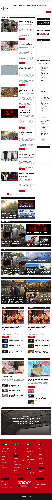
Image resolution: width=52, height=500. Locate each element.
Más (19, 307)
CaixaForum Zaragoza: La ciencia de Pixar (45, 86)
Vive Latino (28, 462)
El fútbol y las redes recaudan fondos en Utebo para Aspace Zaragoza (32, 272)
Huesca (40, 461)
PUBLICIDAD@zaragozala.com (26, 482)
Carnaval (28, 448)
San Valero (16, 458)
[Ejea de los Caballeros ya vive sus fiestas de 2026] (32, 298)
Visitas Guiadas (4, 467)
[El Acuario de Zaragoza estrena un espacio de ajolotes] (31, 402)
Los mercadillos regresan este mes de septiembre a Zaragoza (26, 44)
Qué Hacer (5, 359)
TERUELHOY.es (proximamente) (40, 484)
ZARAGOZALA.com (38, 481)
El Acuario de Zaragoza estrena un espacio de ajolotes (42, 402)
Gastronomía (41, 448)
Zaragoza (40, 458)
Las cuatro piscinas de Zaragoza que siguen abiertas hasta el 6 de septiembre (38, 261)
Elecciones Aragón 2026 (30, 472)
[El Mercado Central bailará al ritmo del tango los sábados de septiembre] (5, 385)
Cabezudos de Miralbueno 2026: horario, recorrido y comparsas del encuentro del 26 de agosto (42, 397)
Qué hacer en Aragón (6, 277)
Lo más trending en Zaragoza (8, 407)
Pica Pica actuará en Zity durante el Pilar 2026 (42, 391)
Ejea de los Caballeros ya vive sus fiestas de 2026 (32, 301)
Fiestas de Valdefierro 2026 (45, 110)
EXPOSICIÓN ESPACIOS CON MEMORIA (45, 68)
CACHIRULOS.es (38, 489)
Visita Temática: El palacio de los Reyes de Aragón (45, 98)
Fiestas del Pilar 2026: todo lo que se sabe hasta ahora (32, 244)
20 (20, 194)
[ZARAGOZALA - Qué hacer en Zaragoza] (7, 8)
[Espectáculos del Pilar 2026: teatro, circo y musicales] (45, 241)
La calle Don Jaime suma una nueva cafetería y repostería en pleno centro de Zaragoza (26, 154)
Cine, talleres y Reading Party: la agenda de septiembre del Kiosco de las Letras (16, 395)
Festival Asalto (29, 454)
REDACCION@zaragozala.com (26, 481)
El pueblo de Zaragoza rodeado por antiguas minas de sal (26, 90)
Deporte (3, 457)
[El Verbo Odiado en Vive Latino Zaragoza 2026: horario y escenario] (22, 214)
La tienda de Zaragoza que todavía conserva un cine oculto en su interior (26, 421)
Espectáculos (34, 5)
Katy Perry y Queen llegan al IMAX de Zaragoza (16, 341)
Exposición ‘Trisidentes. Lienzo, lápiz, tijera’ (44, 92)
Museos (15, 453)
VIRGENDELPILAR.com (39, 487)
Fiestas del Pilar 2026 (5, 221)
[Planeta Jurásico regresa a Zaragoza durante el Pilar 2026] (31, 351)
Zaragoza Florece (29, 464)
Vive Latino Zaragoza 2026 (42, 5)
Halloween (28, 456)
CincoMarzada (16, 462)
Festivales (3, 456)
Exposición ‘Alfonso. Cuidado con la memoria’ (45, 80)
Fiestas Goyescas (17, 467)
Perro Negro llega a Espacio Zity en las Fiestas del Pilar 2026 (26, 112)
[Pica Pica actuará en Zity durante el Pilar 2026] (31, 391)
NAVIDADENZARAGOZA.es (39, 490)
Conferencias (16, 451)
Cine (15, 448)
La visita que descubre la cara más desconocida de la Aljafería (16, 390)
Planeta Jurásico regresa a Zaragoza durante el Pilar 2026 (41, 352)
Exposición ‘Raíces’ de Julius (45, 74)
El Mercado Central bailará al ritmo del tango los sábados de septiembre (26, 175)
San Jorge (16, 465)
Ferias (3, 459)
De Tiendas (4, 453)
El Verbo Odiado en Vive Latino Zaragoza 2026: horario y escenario (21, 213)
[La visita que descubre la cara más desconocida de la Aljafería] (5, 390)
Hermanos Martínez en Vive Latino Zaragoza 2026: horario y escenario (30, 213)
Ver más (43, 139)
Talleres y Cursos (5, 465)
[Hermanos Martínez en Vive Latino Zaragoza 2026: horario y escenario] (30, 214)
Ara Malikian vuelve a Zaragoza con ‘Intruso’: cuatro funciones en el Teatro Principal (42, 346)
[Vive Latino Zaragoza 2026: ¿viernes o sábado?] (26, 204)
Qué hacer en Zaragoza (18, 5)
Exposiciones (16, 450)
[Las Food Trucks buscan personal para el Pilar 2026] (13, 235)
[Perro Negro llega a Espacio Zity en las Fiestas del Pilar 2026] (38, 229)
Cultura (29, 5)
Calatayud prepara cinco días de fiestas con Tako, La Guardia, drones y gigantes (45, 299)
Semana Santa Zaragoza (18, 464)
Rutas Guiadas (4, 462)
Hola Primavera (29, 457)
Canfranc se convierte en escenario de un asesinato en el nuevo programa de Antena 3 (13, 298)
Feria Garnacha (29, 453)
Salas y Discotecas (5, 464)
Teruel (40, 460)
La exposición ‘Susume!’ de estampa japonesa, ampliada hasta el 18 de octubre (16, 346)
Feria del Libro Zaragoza (30, 451)
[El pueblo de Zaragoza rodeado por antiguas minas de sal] (38, 286)
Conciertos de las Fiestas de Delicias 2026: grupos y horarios (26, 68)
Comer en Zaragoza (5, 448)
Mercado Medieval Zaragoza (31, 459)
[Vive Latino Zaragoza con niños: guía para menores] (9, 209)
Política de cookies (4, 484)
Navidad (15, 470)
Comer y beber (25, 5)
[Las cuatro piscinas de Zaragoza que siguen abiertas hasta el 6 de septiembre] (38, 257)
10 (17, 194)
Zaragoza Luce (29, 465)
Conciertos (4, 451)
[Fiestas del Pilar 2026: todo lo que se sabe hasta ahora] (32, 241)
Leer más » (22, 38)
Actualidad (4, 249)
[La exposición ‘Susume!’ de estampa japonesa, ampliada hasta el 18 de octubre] (5, 346)
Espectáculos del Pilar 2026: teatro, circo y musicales (44, 244)
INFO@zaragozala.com (24, 483)
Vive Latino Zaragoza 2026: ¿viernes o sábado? (26, 207)
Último (26, 194)
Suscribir (48, 11)
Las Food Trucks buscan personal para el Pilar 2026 (26, 22)
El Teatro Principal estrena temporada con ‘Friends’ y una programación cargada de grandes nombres (12, 327)
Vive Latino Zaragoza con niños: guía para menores (25, 133)
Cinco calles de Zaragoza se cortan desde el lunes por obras (45, 272)
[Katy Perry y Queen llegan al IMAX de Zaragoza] (5, 341)
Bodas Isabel (41, 463)
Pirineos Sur (41, 464)
